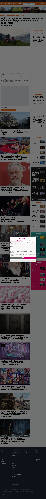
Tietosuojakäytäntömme (32, 260)
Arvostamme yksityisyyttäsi (16, 240)
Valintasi (30, 240)
